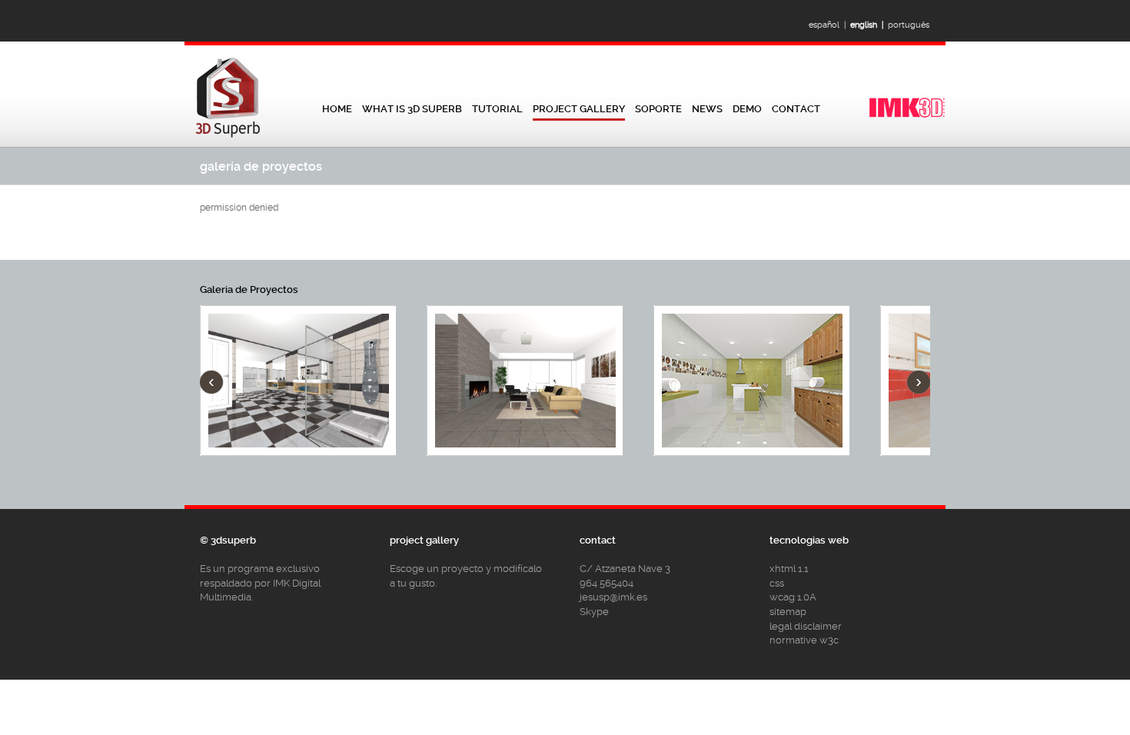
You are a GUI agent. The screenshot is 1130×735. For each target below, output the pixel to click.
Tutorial (497, 109)
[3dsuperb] (907, 115)
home (337, 109)
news (707, 109)
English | (869, 25)
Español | (829, 25)
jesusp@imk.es (613, 597)
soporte (658, 109)
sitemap (787, 611)
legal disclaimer (805, 626)
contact (796, 109)
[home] (228, 137)
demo (747, 109)
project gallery (579, 109)
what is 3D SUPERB (412, 109)
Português (911, 25)
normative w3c (804, 640)
